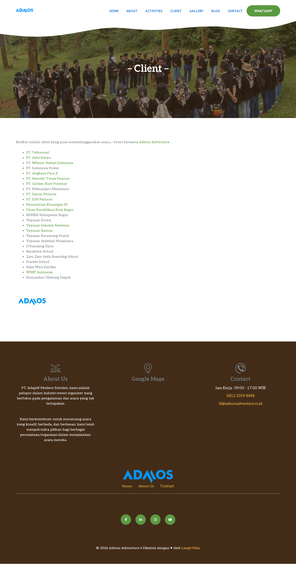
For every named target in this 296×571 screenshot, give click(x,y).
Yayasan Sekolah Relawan (47, 225)
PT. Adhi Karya (38, 158)
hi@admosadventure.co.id (240, 404)
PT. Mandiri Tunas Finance (48, 179)
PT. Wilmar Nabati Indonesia (49, 163)
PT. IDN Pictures (39, 199)
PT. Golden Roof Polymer (46, 184)
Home (114, 11)
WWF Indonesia (39, 272)
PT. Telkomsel (37, 153)
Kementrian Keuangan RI (47, 205)
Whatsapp (263, 11)
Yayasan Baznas (39, 231)
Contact (235, 11)
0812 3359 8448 (240, 396)
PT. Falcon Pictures (41, 194)
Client (176, 11)
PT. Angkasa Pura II (42, 173)
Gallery (196, 11)
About (132, 11)
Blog (215, 11)
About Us (146, 486)
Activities (154, 11)
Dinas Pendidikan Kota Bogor (50, 210)
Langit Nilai (190, 548)
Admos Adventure (154, 142)
